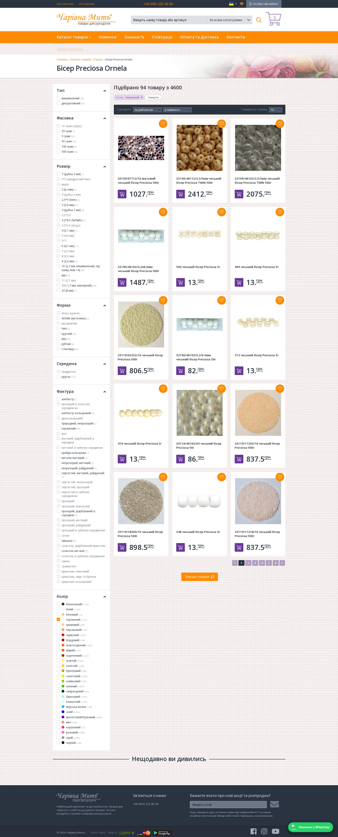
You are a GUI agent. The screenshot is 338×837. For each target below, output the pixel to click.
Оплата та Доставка (199, 37)
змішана (69, 540)
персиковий (76, 630)
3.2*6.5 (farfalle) (73, 220)
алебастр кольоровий (78, 413)
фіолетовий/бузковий (83, 717)
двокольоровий (72, 418)
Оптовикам (86, 4)
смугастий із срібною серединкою (75, 494)
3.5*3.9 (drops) (71, 225)
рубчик (68, 344)
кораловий (75, 727)
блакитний (76, 702)
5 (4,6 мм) (68, 235)
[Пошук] (259, 20)
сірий (72, 737)
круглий (69, 334)
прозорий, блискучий (76, 506)
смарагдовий (77, 691)
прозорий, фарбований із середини (78, 513)
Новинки (108, 37)
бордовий (75, 640)
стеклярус (70, 349)
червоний (75, 635)
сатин (65, 535)
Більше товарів (197, 577)
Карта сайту (98, 832)
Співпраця (162, 37)
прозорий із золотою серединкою (76, 406)
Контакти (236, 37)
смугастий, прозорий (75, 487)
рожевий (75, 732)
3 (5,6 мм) (69, 205)
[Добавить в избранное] (163, 123)
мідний (73, 650)
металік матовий (74, 458)
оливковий (75, 681)
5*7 (64, 241)
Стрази (98, 59)
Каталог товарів (81, 59)
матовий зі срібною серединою (82, 447)
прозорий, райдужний (76, 525)
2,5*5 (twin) (71, 199)
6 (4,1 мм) (70, 246)
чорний (73, 743)
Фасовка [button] (65, 118)
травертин (69, 566)
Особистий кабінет (266, 4)
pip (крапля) (69, 323)
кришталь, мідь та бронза (79, 576)
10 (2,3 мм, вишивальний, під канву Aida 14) (81, 268)
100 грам (69, 146)
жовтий (74, 660)
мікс (66, 275)
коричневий (77, 655)
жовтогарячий (78, 645)
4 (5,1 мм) (69, 230)
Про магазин (65, 4)
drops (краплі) (71, 313)
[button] (233, 4)
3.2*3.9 (66, 215)
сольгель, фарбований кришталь (84, 546)
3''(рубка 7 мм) (73, 210)
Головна (62, 59)
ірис (64, 433)
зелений (74, 686)
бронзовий (75, 671)
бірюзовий (76, 696)
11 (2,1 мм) (69, 280)
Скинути (153, 97)
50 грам (69, 141)
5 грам (68, 136)
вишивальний (73, 98)
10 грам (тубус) (72, 126)
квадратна (69, 371)
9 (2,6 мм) (69, 261)
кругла (69, 377)
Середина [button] (67, 363)
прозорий (68, 501)
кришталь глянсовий (75, 571)
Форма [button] (63, 305)
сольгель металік (75, 551)
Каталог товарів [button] (73, 37)
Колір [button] (62, 596)
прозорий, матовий (74, 520)
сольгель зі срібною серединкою (83, 556)
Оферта (112, 832)
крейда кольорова (75, 453)
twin (66, 328)
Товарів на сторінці (254, 109)
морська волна (78, 707)
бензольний (77, 604)
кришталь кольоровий (76, 582)
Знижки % (134, 37)
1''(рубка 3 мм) (73, 174)
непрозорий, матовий (78, 463)
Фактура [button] (65, 391)
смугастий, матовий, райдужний (83, 475)
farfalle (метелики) (75, 318)
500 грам (70, 151)
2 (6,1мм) (69, 189)
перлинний (71, 428)
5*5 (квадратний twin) (76, 179)
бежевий (73, 614)
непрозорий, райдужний (79, 468)
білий (72, 609)
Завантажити (70, 48)
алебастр (69, 399)
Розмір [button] (63, 166)
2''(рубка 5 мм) (71, 194)
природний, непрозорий (79, 423)
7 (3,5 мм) (68, 251)
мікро (65, 184)
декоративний (73, 103)
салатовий (76, 676)
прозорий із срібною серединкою (83, 530)
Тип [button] (61, 90)
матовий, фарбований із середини (78, 440)
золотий (74, 666)
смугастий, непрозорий (77, 482)
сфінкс (66, 561)
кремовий (75, 625)
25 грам (68, 131)
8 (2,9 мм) (68, 256)
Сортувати (124, 109)
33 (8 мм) (69, 290)
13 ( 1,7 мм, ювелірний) (79, 285)
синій (72, 712)
